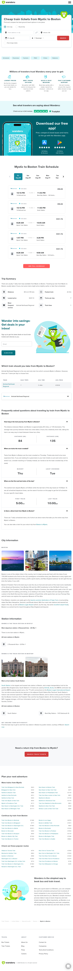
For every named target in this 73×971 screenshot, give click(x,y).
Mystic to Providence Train (9, 803)
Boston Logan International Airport (58, 690)
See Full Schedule (37, 266)
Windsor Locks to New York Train (48, 808)
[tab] (9, 28)
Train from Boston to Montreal (10, 820)
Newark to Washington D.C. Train (11, 866)
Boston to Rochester (45, 828)
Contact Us (42, 942)
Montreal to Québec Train (9, 853)
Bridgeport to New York (8, 790)
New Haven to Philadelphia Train (48, 792)
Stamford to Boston (44, 798)
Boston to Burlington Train (46, 836)
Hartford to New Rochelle (9, 795)
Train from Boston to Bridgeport (11, 823)
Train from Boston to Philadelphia (48, 833)
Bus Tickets (5, 942)
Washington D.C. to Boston (9, 858)
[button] (69, 2)
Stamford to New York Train (47, 806)
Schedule (6, 58)
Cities (45, 58)
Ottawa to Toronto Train (8, 850)
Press (23, 950)
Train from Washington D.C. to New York (13, 861)
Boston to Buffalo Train (45, 823)
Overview (16, 58)
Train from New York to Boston (48, 856)
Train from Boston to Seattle (47, 839)
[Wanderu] (8, 2)
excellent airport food (61, 604)
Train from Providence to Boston (48, 861)
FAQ (35, 58)
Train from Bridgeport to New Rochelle (13, 787)
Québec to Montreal (7, 856)
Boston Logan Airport (26, 604)
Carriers (25, 58)
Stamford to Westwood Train (47, 800)
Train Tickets (5, 921)
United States (15, 921)
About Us (24, 942)
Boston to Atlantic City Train (10, 836)
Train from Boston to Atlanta (10, 828)
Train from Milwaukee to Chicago (48, 864)
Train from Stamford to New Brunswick (50, 803)
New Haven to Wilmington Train (11, 808)
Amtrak (46, 688)
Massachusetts (26, 921)
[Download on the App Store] (44, 142)
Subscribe (8, 353)
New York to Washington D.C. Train (49, 853)
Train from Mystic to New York (10, 800)
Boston (35, 921)
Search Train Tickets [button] (36, 754)
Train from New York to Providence (49, 858)
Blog (22, 946)
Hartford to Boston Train (9, 792)
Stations (55, 58)
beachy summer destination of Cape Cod (44, 600)
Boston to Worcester (8, 831)
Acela (52, 688)
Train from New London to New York (49, 795)
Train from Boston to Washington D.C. (13, 825)
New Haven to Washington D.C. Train (12, 806)
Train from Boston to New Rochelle (49, 825)
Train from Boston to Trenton (10, 839)
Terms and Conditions (46, 950)
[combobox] (18, 32)
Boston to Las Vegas (45, 820)
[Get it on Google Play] (59, 142)
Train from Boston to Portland (47, 831)
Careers (23, 954)
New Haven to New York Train (47, 790)
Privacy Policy (43, 954)
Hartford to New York (8, 798)
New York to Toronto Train (46, 850)
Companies (42, 946)
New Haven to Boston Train (47, 787)
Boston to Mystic (41, 524)
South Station (6, 685)
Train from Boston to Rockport (10, 833)
